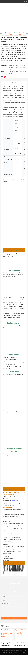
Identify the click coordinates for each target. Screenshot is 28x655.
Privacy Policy (21, 652)
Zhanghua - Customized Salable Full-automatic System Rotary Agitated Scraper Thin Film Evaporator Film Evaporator (20, 644)
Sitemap (15, 652)
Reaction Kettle (15, 500)
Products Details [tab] (13, 82)
